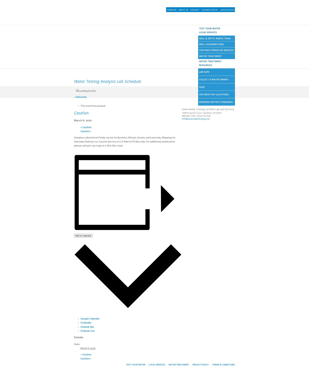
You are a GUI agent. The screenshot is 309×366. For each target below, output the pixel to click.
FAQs (202, 87)
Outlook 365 (87, 327)
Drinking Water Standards (216, 101)
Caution (85, 127)
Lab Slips (204, 71)
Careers (172, 9)
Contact (194, 9)
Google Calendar (89, 318)
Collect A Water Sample (214, 79)
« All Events (80, 97)
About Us (183, 9)
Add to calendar (83, 235)
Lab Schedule (227, 9)
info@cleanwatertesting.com (196, 118)
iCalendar (85, 322)
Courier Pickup (209, 9)
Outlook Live (87, 331)
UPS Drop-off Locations (214, 94)
